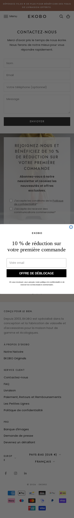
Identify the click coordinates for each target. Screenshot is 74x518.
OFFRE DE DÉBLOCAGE (36, 273)
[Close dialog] (71, 227)
